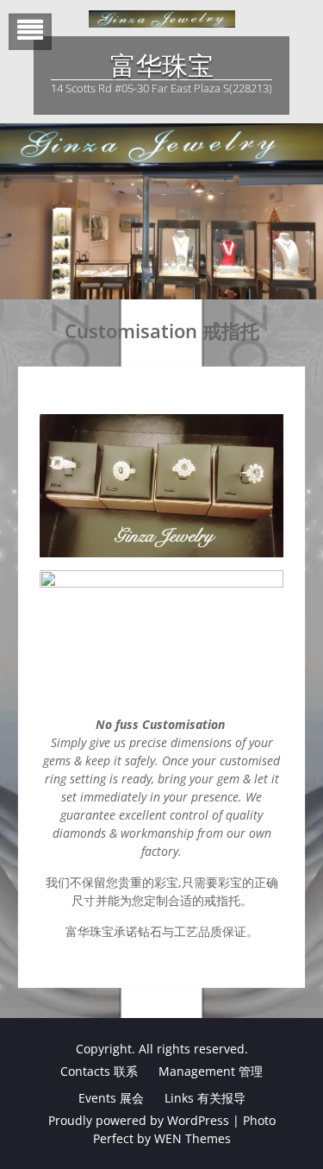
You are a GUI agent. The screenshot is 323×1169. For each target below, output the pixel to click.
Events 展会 (111, 1098)
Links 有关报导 (205, 1098)
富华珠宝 (162, 66)
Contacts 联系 (99, 1071)
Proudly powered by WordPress (138, 1120)
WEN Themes (192, 1138)
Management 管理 (210, 1071)
